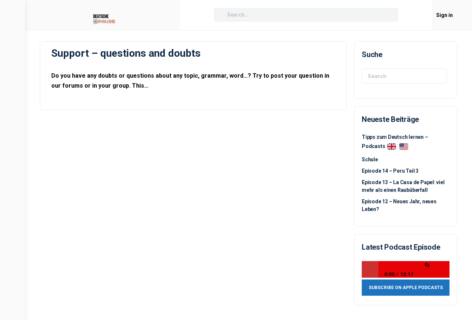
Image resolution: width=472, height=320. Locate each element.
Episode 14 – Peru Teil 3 (390, 171)
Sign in (444, 15)
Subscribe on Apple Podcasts (406, 287)
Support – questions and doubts (126, 53)
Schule (370, 159)
